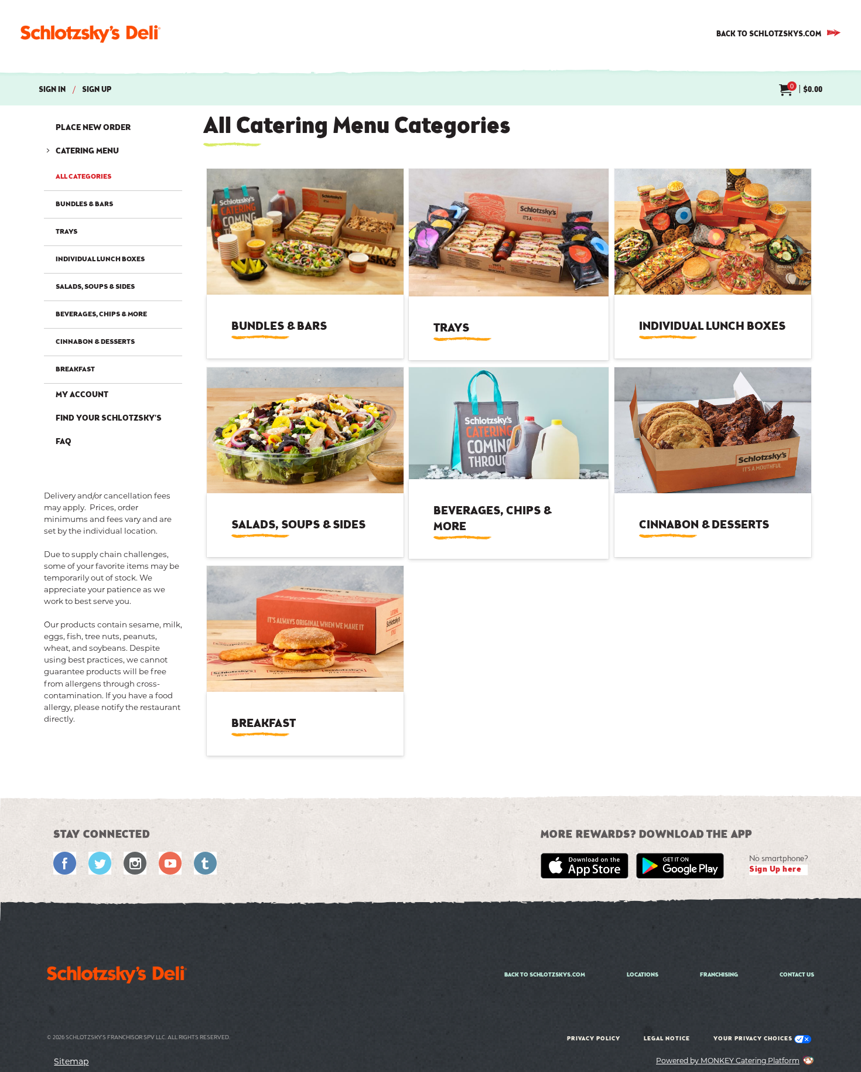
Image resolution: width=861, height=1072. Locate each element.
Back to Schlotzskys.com (544, 975)
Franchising (719, 975)
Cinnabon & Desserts (95, 342)
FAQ (63, 442)
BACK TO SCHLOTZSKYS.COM (768, 34)
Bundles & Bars (84, 204)
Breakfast (75, 369)
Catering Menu (87, 152)
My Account (82, 395)
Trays (66, 231)
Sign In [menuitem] (52, 90)
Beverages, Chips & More (101, 314)
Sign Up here (775, 870)
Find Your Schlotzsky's (109, 419)
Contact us (797, 975)
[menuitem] (800, 90)
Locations (642, 975)
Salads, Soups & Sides (95, 287)
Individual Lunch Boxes (100, 259)
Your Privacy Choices (753, 1039)
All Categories (83, 179)
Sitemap (71, 1061)
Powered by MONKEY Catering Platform (728, 1060)
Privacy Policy (593, 1039)
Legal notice (667, 1039)
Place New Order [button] (93, 128)
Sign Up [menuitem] (96, 90)
